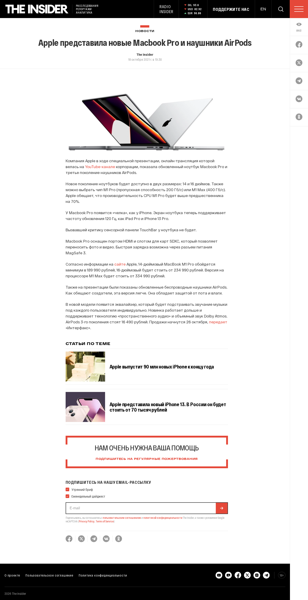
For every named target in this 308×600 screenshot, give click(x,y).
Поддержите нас (231, 9)
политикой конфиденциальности (162, 517)
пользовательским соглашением (122, 517)
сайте (120, 264)
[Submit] (222, 508)
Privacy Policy (86, 521)
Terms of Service (105, 521)
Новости (144, 31)
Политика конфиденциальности (103, 575)
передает (218, 322)
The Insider (144, 54)
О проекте (12, 575)
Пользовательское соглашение (49, 575)
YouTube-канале (100, 166)
